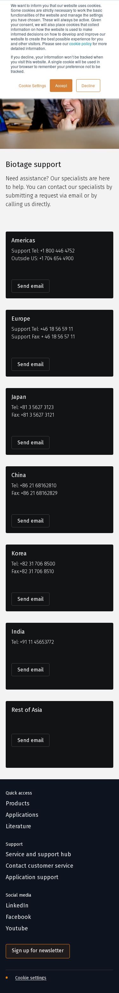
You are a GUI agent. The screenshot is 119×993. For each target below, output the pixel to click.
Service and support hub (38, 854)
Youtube (17, 928)
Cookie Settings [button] (32, 85)
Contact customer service (39, 866)
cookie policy (80, 43)
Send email (30, 286)
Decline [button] (88, 85)
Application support (32, 877)
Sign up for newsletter (38, 951)
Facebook (18, 917)
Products (18, 803)
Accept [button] (61, 85)
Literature (18, 826)
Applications (22, 815)
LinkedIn (17, 905)
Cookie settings (30, 978)
